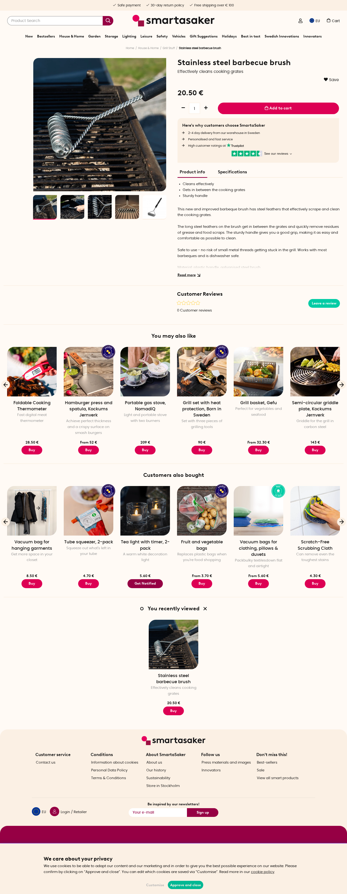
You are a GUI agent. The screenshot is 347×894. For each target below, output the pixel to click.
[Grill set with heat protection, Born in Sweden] (202, 371)
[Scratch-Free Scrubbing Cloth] (315, 511)
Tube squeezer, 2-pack (88, 542)
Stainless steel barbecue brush (173, 679)
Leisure (146, 36)
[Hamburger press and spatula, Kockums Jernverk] (88, 371)
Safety (162, 36)
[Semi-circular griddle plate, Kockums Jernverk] (315, 371)
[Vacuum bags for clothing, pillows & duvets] (258, 511)
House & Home (71, 36)
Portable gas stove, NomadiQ (145, 406)
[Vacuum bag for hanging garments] (32, 511)
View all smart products (278, 778)
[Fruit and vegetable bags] (202, 511)
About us (154, 762)
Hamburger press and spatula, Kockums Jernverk (88, 409)
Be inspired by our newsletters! (173, 804)
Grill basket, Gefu (258, 403)
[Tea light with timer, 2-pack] (145, 511)
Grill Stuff (169, 48)
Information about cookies (114, 762)
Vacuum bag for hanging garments (32, 545)
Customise (155, 885)
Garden (94, 36)
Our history (156, 770)
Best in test (250, 36)
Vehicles (179, 36)
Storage (111, 36)
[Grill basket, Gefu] (258, 371)
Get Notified (145, 583)
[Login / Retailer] (300, 21)
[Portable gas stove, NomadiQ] (145, 371)
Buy (88, 450)
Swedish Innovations (282, 36)
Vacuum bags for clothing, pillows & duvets (258, 548)
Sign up (203, 812)
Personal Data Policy (109, 770)
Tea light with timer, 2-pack (145, 545)
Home (130, 48)
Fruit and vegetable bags (202, 545)
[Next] (160, 185)
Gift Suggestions (204, 36)
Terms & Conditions (108, 778)
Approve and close (185, 885)
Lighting (129, 36)
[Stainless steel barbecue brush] (173, 644)
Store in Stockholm (163, 786)
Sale (260, 770)
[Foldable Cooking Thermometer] (32, 371)
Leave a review (324, 303)
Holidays (229, 36)
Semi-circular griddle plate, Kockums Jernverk (315, 409)
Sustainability (158, 778)
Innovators (312, 36)
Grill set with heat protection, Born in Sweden (201, 409)
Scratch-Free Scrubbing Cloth (315, 545)
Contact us (45, 762)
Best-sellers (267, 762)
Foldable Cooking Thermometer (32, 406)
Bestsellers (46, 36)
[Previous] (39, 185)
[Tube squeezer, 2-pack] (88, 511)
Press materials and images (226, 762)
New (29, 36)
